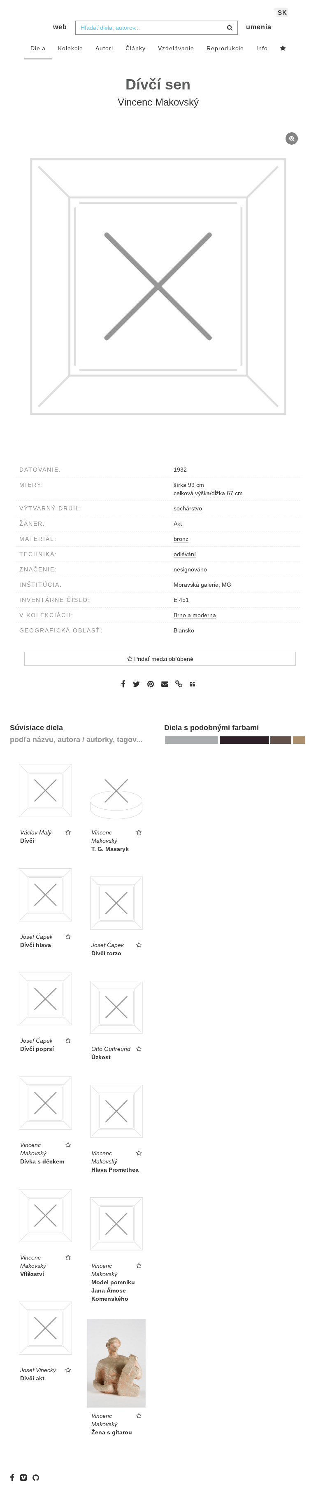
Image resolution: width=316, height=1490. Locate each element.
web (60, 27)
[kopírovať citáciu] (192, 684)
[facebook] (14, 1477)
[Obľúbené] (283, 48)
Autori (104, 48)
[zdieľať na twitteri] (136, 684)
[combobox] (156, 28)
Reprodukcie (225, 48)
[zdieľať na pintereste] (150, 684)
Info (262, 48)
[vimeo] (25, 1477)
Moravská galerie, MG (202, 584)
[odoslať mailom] (164, 684)
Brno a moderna (195, 615)
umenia (259, 27)
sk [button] (282, 12)
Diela (38, 48)
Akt (178, 523)
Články (135, 48)
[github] (38, 1477)
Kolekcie (70, 48)
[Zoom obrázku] (158, 286)
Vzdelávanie (176, 48)
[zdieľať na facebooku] (123, 684)
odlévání (185, 554)
